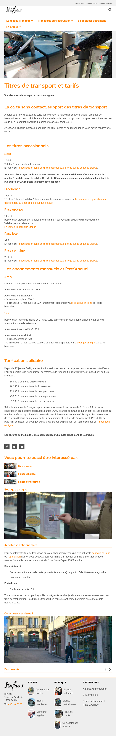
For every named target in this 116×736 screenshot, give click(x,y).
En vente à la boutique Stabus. (20, 227)
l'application (14, 556)
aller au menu (92, 3)
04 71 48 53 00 (15, 704)
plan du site (79, 3)
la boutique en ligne (28, 167)
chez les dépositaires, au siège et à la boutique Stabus (68, 167)
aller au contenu (106, 3)
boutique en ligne (101, 553)
